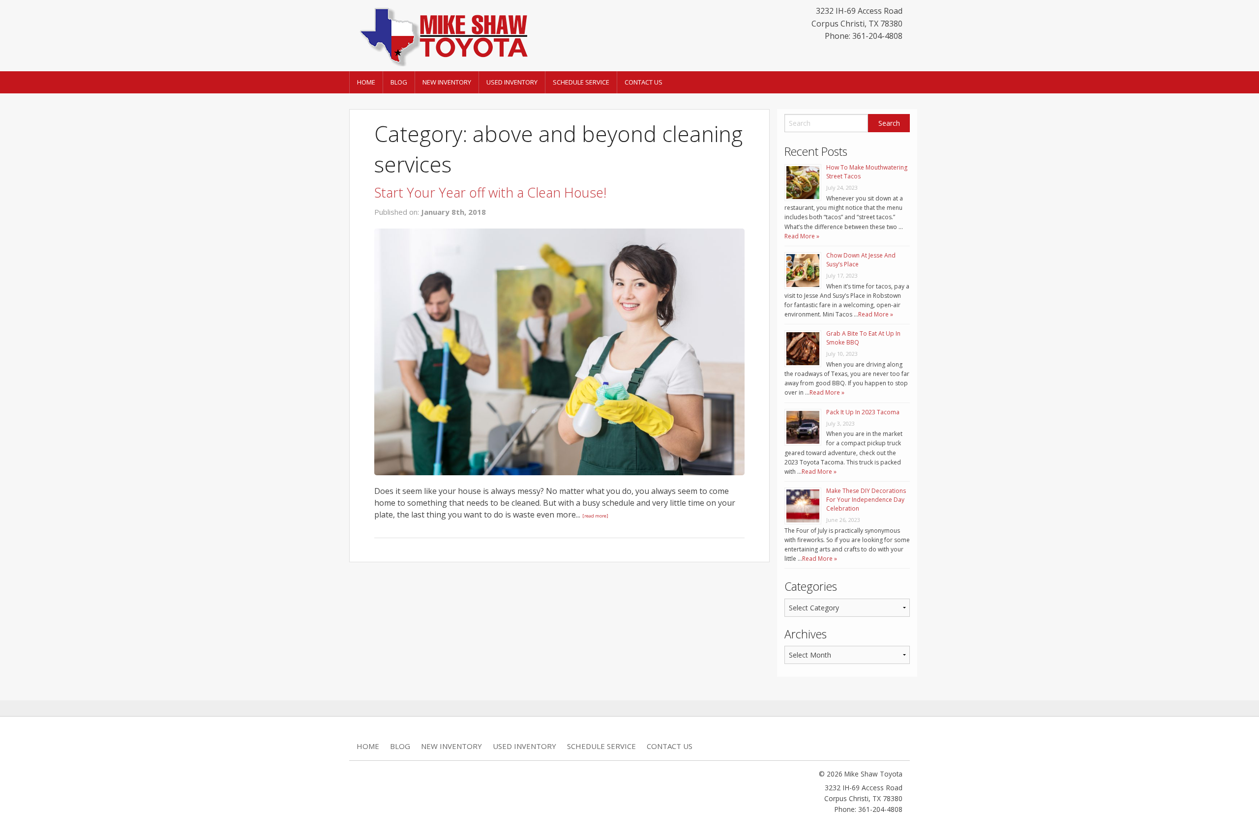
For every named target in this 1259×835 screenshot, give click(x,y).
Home (366, 82)
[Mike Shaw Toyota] (443, 34)
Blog (398, 82)
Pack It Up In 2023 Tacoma (862, 412)
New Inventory (446, 82)
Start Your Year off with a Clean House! (490, 192)
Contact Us (643, 82)
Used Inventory (512, 82)
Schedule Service (581, 82)
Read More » (801, 236)
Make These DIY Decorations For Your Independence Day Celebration (866, 500)
